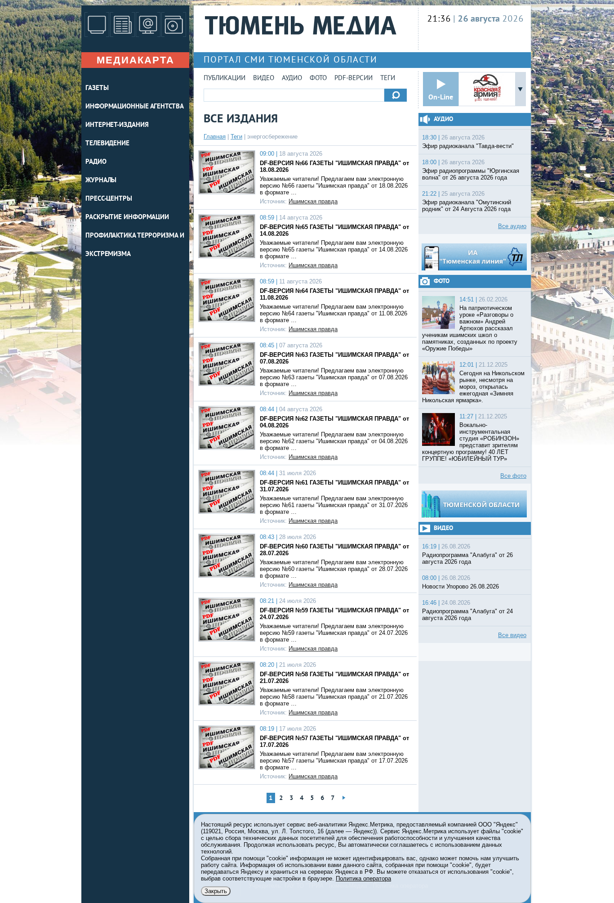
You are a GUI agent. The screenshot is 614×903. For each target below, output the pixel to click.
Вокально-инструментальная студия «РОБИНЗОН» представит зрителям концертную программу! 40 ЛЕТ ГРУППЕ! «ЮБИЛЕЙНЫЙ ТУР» (470, 442)
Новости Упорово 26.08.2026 (460, 586)
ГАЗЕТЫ (96, 88)
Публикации (224, 78)
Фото (318, 78)
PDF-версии (353, 78)
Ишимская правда (313, 201)
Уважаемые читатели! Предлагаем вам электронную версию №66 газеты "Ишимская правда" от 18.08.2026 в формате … (334, 185)
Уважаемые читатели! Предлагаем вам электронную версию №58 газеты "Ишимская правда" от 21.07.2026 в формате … (334, 697)
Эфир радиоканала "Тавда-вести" (468, 146)
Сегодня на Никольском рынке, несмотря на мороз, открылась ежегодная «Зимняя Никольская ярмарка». (473, 387)
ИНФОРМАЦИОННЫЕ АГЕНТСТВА (134, 107)
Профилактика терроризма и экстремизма (134, 245)
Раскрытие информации (127, 217)
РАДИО (96, 162)
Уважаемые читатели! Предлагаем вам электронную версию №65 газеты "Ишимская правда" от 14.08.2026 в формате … (334, 249)
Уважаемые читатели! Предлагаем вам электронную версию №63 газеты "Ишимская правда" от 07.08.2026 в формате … (334, 377)
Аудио (292, 78)
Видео (263, 78)
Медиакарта (135, 60)
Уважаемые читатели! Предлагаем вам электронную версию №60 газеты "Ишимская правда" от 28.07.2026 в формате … (334, 569)
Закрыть (216, 891)
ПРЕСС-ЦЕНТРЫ (108, 199)
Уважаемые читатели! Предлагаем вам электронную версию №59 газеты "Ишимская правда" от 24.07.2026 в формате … (334, 633)
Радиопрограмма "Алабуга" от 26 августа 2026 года (467, 558)
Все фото (513, 475)
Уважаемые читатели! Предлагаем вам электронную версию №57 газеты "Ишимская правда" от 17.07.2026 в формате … (334, 760)
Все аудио (512, 226)
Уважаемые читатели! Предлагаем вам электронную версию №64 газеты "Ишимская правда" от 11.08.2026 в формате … (333, 313)
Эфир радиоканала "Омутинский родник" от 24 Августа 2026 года (466, 205)
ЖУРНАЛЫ (100, 180)
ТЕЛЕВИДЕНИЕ (107, 143)
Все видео (512, 635)
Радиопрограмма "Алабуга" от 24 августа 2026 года (467, 614)
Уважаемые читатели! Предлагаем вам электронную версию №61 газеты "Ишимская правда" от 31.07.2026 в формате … (334, 505)
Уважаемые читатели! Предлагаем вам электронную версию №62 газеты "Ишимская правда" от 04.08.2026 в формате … (334, 441)
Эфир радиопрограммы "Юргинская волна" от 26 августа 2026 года (470, 174)
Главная (215, 136)
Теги (387, 78)
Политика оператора (363, 878)
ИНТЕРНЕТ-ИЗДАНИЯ (116, 125)
